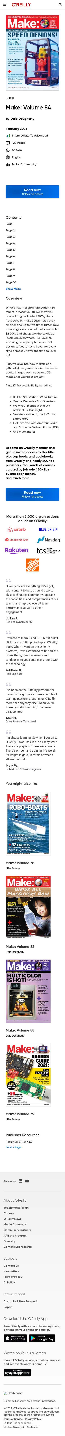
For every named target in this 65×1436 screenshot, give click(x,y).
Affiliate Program (15, 1235)
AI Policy (9, 1282)
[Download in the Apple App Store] (15, 1341)
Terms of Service (13, 1419)
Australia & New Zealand (20, 1301)
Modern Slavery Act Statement (21, 1427)
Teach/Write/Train (16, 1208)
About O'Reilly (15, 1200)
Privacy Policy (13, 1277)
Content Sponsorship (18, 1247)
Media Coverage (15, 1224)
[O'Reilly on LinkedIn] (20, 1181)
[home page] (21, 4)
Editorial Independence (17, 1423)
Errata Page (13, 1147)
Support (10, 1258)
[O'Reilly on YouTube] (27, 1181)
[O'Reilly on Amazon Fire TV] (17, 1375)
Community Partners (17, 1230)
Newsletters (11, 1271)
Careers (9, 1213)
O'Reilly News (12, 1219)
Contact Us (11, 1266)
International (14, 1294)
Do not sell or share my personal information (29, 1401)
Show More (13, 288)
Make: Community (24, 164)
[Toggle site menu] (4, 4)
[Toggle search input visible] (60, 4)
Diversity (9, 1241)
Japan (8, 1307)
